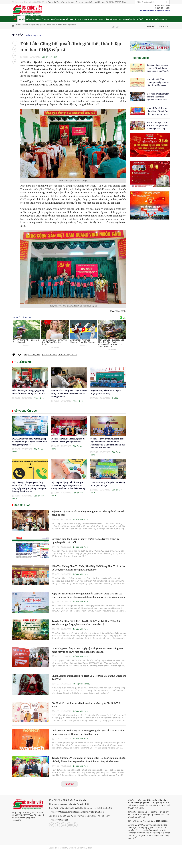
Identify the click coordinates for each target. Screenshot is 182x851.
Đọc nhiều (163, 26)
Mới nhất (151, 26)
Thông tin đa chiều (81, 683)
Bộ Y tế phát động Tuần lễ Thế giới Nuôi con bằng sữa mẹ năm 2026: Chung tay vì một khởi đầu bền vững (68, 485)
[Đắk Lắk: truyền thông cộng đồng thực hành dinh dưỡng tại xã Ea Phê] (30, 377)
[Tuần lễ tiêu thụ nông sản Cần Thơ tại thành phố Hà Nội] (108, 469)
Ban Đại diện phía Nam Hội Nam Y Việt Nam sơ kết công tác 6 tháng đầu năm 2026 (158, 125)
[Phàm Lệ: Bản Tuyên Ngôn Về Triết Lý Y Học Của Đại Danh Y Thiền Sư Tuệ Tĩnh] (30, 684)
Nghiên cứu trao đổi (59, 19)
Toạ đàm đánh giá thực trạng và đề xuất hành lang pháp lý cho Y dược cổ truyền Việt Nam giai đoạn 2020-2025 (158, 68)
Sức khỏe (30, 19)
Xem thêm (69, 784)
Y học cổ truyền (42, 19)
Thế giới (140, 19)
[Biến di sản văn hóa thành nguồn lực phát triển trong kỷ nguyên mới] (69, 426)
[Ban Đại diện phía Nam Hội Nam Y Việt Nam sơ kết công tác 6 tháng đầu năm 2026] (137, 125)
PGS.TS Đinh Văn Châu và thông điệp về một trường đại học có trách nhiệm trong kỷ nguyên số (29, 442)
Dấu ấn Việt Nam (33, 35)
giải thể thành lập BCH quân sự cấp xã (59, 354)
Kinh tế (73, 19)
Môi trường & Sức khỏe (88, 19)
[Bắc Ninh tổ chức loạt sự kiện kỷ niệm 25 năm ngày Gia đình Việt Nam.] (30, 712)
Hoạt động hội (140, 58)
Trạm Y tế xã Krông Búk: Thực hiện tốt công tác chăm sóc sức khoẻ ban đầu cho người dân (69, 393)
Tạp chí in (149, 19)
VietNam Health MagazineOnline (155, 10)
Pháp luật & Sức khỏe (108, 19)
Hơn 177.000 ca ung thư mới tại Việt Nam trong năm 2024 (42, 26)
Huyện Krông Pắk (32, 354)
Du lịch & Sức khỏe (127, 19)
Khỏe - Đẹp (39, 398)
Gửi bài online (161, 19)
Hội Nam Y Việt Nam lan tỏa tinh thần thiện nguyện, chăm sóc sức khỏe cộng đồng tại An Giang (158, 97)
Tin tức (21, 19)
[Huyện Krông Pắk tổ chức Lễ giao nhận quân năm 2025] (108, 377)
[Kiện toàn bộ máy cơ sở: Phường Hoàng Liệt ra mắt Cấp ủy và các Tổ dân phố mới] (30, 520)
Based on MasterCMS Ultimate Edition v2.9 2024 (70, 847)
